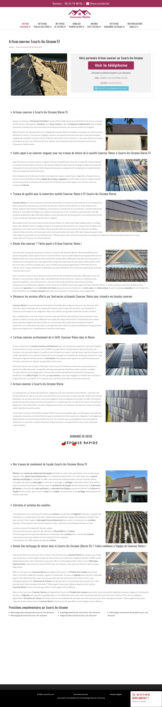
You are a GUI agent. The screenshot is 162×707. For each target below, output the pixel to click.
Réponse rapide (81, 442)
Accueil (11, 47)
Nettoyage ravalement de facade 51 (114, 25)
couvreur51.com (48, 694)
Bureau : (67, 3)
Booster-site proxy (98, 698)
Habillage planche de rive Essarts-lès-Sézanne (80, 612)
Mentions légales (116, 694)
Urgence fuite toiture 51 (94, 25)
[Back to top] (155, 700)
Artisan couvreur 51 (25, 25)
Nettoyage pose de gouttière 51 (42, 25)
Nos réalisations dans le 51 (135, 25)
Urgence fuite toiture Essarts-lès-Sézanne (78, 615)
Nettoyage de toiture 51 (60, 25)
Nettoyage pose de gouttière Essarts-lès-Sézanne (32, 612)
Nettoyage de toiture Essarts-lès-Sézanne (29, 615)
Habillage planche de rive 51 (76, 25)
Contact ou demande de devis (112, 88)
